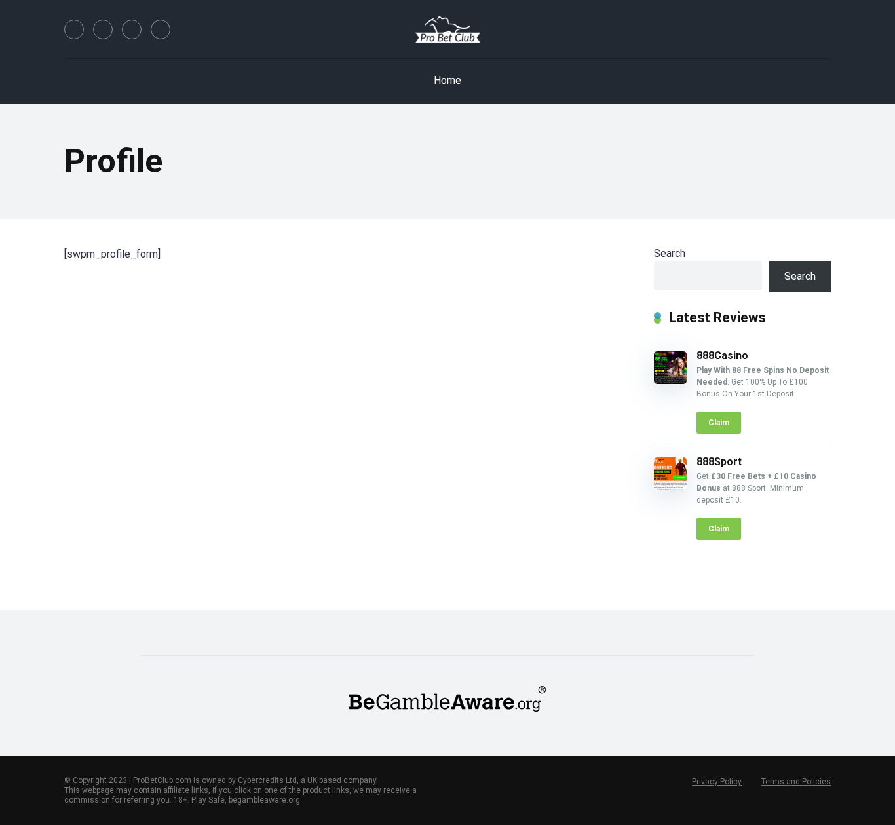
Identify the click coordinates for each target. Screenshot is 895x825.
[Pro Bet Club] (447, 29)
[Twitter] (103, 29)
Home (447, 80)
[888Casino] (670, 380)
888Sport (719, 461)
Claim (718, 422)
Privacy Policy (717, 781)
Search (669, 253)
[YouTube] (132, 29)
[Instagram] (160, 29)
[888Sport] (670, 486)
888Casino (722, 355)
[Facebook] (74, 29)
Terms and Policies (796, 781)
